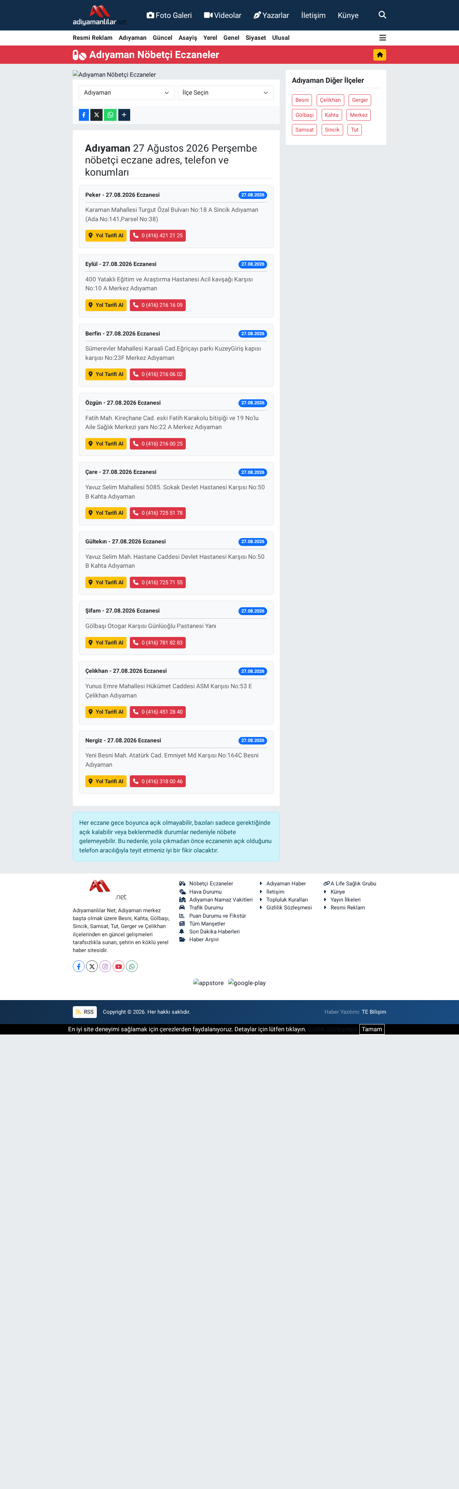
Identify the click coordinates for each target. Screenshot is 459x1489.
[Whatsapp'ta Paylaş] (110, 115)
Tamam (372, 1029)
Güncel (162, 37)
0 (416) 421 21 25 (162, 235)
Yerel (210, 37)
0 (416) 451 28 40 (162, 712)
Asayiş (188, 37)
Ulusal (281, 37)
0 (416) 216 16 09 (162, 305)
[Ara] (382, 15)
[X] (92, 966)
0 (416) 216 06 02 (162, 374)
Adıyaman (133, 37)
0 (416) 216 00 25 (162, 444)
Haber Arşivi (204, 939)
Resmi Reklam (93, 37)
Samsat (304, 130)
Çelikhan (330, 100)
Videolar (227, 15)
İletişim (313, 15)
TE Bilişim (374, 1012)
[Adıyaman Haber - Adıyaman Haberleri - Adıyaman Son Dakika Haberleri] (100, 15)
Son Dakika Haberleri (214, 931)
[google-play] (247, 982)
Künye (348, 15)
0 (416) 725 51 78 (162, 513)
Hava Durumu (205, 892)
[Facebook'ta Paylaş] (84, 115)
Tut (355, 130)
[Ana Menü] (382, 38)
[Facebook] (79, 966)
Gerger (360, 100)
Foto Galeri (174, 15)
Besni (302, 100)
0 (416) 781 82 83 (162, 642)
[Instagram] (105, 966)
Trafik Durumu (206, 907)
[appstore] (209, 982)
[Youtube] (118, 966)
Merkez (359, 115)
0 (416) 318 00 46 (162, 781)
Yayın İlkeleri (346, 899)
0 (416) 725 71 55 (162, 582)
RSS (88, 1012)
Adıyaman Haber (286, 883)
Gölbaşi (304, 115)
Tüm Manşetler (207, 923)
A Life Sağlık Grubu (353, 883)
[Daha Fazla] (124, 115)
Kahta (332, 115)
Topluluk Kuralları (287, 899)
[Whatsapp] (132, 966)
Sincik (332, 130)
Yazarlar (275, 15)
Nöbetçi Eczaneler (211, 883)
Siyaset (256, 37)
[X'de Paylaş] (96, 115)
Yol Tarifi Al (109, 235)
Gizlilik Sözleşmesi (289, 907)
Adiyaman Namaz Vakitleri (221, 899)
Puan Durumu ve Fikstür (217, 916)
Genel (231, 37)
